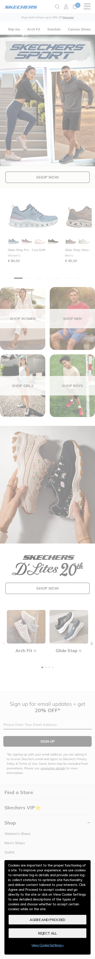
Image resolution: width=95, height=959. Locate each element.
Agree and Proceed (47, 919)
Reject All (47, 933)
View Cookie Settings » (47, 945)
